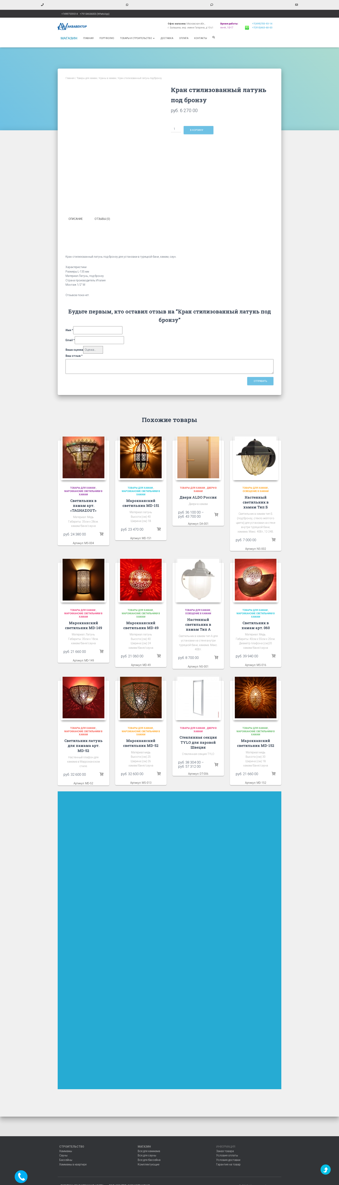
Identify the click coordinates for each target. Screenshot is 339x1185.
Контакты (200, 38)
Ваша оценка (74, 349)
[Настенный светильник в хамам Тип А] (198, 579)
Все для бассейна (149, 1159)
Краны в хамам (107, 78)
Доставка (166, 38)
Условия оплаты (227, 1155)
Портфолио (106, 38)
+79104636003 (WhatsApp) (94, 14)
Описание (75, 218)
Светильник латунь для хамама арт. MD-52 (83, 745)
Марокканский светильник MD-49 (141, 625)
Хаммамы (65, 1151)
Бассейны (65, 1159)
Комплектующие (148, 1164)
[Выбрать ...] (216, 515)
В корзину (196, 130)
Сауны (63, 1155)
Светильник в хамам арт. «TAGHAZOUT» (83, 505)
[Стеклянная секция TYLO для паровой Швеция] (198, 697)
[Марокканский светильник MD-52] (141, 697)
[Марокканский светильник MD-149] (83, 579)
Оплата (183, 38)
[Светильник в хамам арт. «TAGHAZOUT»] (83, 457)
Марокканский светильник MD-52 (141, 743)
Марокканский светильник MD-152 (255, 743)
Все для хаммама (149, 1151)
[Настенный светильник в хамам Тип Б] (256, 457)
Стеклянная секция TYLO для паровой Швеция (198, 742)
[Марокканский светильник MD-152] (256, 697)
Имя (69, 330)
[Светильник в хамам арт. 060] (256, 579)
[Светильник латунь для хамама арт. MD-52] (83, 697)
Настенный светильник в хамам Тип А (198, 624)
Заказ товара (225, 1151)
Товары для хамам (87, 78)
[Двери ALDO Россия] (198, 457)
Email (70, 340)
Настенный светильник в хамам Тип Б (256, 502)
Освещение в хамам (256, 491)
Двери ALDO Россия (198, 497)
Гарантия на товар (228, 1164)
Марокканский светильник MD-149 (83, 625)
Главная (88, 38)
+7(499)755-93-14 (262, 23)
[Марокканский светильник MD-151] (141, 457)
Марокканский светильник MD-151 (140, 503)
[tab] (79, 219)
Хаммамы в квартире (73, 1164)
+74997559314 (69, 14)
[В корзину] (101, 534)
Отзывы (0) (102, 218)
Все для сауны (147, 1155)
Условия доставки (228, 1159)
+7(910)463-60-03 (262, 27)
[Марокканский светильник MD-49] (141, 579)
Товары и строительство (136, 38)
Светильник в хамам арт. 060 (255, 625)
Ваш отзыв (74, 355)
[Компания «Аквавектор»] (72, 26)
